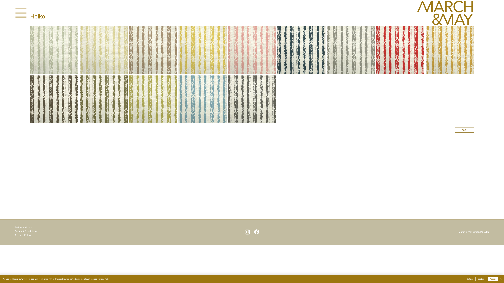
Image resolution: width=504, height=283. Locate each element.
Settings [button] (470, 278)
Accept (492, 278)
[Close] (500, 279)
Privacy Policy (103, 278)
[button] (20, 13)
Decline (481, 278)
